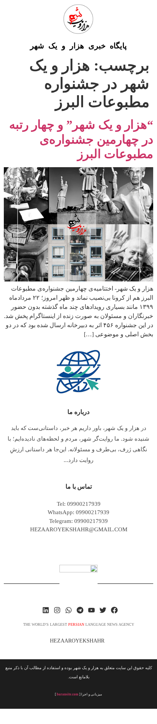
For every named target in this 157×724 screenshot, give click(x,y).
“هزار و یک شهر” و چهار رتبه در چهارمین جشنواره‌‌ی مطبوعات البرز (81, 139)
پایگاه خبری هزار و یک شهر (78, 46)
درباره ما (78, 412)
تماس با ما (79, 486)
